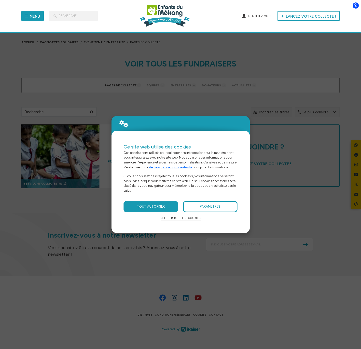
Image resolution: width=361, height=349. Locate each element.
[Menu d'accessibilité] (356, 5)
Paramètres (210, 206)
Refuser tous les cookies (181, 218)
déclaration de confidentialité (170, 167)
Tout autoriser (151, 206)
